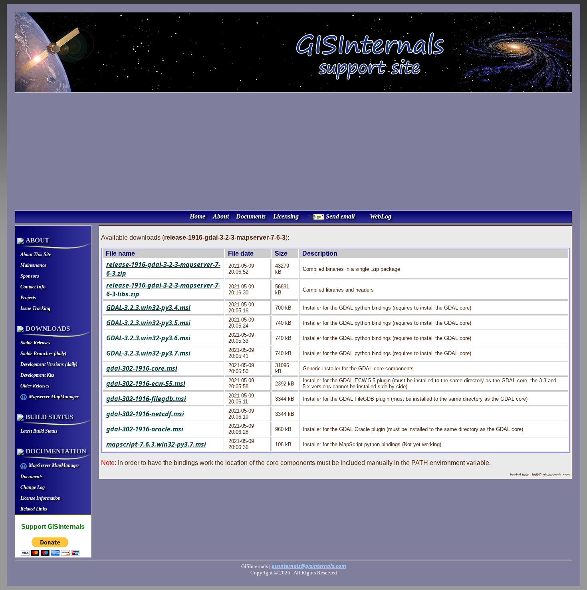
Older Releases (35, 386)
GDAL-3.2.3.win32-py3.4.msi (148, 307)
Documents (251, 216)
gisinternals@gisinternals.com (309, 566)
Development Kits (37, 375)
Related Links (33, 509)
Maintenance (33, 265)
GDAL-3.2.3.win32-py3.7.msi (148, 353)
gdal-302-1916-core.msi (141, 368)
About (221, 216)
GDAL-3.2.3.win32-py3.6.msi (148, 338)
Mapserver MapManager (54, 396)
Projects (28, 297)
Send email (340, 216)
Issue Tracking (35, 308)
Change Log (32, 487)
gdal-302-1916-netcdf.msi (145, 413)
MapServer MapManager (54, 465)
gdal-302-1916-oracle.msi (144, 429)
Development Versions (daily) (48, 364)
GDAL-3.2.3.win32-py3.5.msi (148, 322)
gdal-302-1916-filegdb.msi (146, 398)
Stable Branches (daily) (43, 353)
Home (197, 216)
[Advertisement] (293, 151)
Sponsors (29, 276)
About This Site (35, 254)
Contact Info (33, 287)
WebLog (380, 216)
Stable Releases (35, 343)
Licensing (286, 216)
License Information (40, 498)
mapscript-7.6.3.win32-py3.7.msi (156, 444)
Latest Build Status (39, 431)
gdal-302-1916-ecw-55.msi (145, 383)
